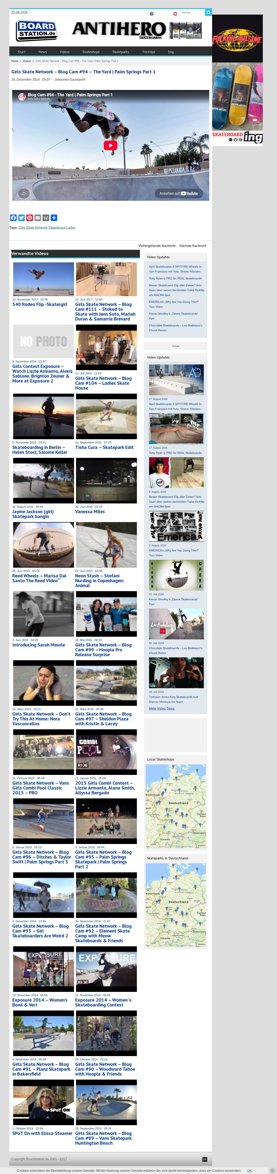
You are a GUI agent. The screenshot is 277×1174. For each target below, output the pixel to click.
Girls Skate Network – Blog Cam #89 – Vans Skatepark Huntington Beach (103, 1138)
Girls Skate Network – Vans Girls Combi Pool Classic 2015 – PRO (40, 788)
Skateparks (121, 52)
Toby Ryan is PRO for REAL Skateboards (175, 278)
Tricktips (148, 52)
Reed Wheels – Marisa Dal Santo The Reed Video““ (39, 578)
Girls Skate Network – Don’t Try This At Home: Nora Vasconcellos (41, 719)
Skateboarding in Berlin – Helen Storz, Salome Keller (39, 449)
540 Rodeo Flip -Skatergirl (39, 304)
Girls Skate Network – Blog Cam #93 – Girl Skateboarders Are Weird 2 (40, 931)
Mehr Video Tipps (161, 708)
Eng (171, 52)
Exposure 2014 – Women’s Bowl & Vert (40, 1002)
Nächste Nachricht (192, 246)
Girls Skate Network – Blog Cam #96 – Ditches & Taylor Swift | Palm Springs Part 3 (41, 857)
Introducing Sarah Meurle (38, 645)
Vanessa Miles (90, 511)
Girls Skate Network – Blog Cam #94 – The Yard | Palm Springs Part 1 (83, 71)
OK (249, 1170)
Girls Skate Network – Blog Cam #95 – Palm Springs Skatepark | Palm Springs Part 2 (103, 859)
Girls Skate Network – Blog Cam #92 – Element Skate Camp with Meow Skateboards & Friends (103, 933)
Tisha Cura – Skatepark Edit (104, 447)
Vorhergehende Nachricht (156, 246)
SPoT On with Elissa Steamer (42, 1133)
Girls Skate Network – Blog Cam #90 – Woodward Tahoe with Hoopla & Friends (105, 1069)
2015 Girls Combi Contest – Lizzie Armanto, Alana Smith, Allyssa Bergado (104, 788)
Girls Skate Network (33, 227)
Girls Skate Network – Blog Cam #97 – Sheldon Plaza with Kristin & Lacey (103, 719)
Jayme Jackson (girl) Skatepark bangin (33, 513)
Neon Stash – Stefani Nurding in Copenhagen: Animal (99, 581)
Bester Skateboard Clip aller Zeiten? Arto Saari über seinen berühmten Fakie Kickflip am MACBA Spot (176, 290)
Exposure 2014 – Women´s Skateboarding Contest (103, 1002)
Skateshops (91, 52)
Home (14, 61)
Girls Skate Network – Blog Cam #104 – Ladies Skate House (103, 383)
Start (22, 52)
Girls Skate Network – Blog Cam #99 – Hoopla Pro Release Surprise (103, 650)
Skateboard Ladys (62, 227)
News (43, 52)
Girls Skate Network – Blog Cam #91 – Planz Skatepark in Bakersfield (41, 1069)
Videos (65, 52)
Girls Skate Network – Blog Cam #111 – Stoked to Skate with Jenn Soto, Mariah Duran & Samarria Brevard (105, 311)
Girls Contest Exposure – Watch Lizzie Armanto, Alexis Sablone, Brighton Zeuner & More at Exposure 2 (42, 373)
